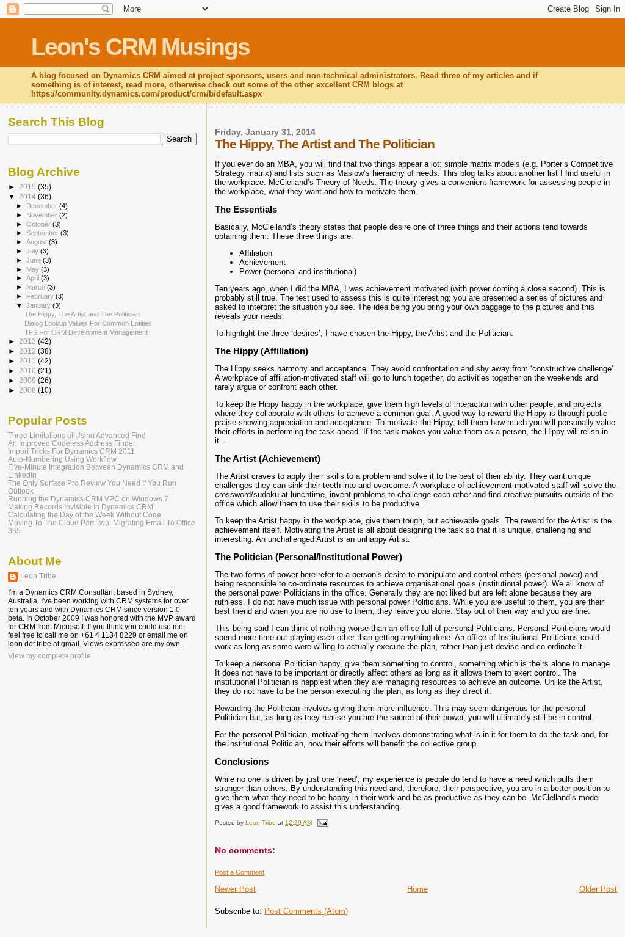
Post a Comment (239, 872)
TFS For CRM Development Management (86, 332)
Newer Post (235, 889)
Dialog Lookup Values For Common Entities (88, 323)
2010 (28, 370)
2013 (28, 341)
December (42, 206)
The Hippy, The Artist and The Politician (82, 314)
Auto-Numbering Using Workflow (62, 459)
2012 (28, 351)
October (39, 224)
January (39, 305)
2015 (28, 187)
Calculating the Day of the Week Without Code (84, 515)
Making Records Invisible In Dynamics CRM (80, 507)
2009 (28, 380)
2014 (28, 196)
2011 (28, 361)
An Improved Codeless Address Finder (71, 443)
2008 (28, 390)
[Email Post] (322, 822)
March (36, 287)
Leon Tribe (38, 576)
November (42, 215)
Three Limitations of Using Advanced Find (77, 435)
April (33, 278)
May (33, 269)
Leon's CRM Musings (140, 47)
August (37, 242)
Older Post (598, 889)
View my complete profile (49, 656)
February (41, 296)
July (33, 251)
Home (417, 889)
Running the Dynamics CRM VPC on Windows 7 (88, 499)
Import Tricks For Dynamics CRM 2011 (71, 451)
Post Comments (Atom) (306, 911)
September (43, 232)
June (34, 260)
